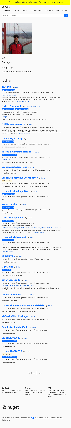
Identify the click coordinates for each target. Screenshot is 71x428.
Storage (16, 228)
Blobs (21, 228)
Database (12, 245)
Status (28, 388)
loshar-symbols (10, 204)
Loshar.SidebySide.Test (14, 167)
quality (32, 285)
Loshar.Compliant (11, 295)
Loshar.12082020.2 (12, 351)
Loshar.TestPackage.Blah (15, 191)
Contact (5, 388)
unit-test (17, 285)
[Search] (66, 15)
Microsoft (29, 106)
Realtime (18, 245)
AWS (4, 95)
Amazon (9, 95)
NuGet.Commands (12, 106)
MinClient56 (8, 256)
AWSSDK (6, 87)
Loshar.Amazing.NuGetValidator (20, 178)
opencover (26, 285)
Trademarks (6, 420)
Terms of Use (25, 418)
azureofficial (57, 228)
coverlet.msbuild (11, 280)
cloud (14, 95)
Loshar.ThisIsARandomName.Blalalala (23, 305)
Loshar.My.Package (12, 138)
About (17, 418)
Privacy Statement (56, 418)
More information (23, 101)
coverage (6, 285)
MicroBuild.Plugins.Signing (16, 152)
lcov (21, 285)
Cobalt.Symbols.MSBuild (15, 327)
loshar (16, 87)
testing (12, 285)
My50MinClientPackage (15, 316)
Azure (12, 228)
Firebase (6, 245)
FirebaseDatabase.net (14, 237)
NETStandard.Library (13, 124)
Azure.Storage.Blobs (13, 217)
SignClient (7, 267)
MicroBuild (6, 159)
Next (40, 373)
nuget (34, 106)
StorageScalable (47, 228)
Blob (35, 228)
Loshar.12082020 (11, 338)
